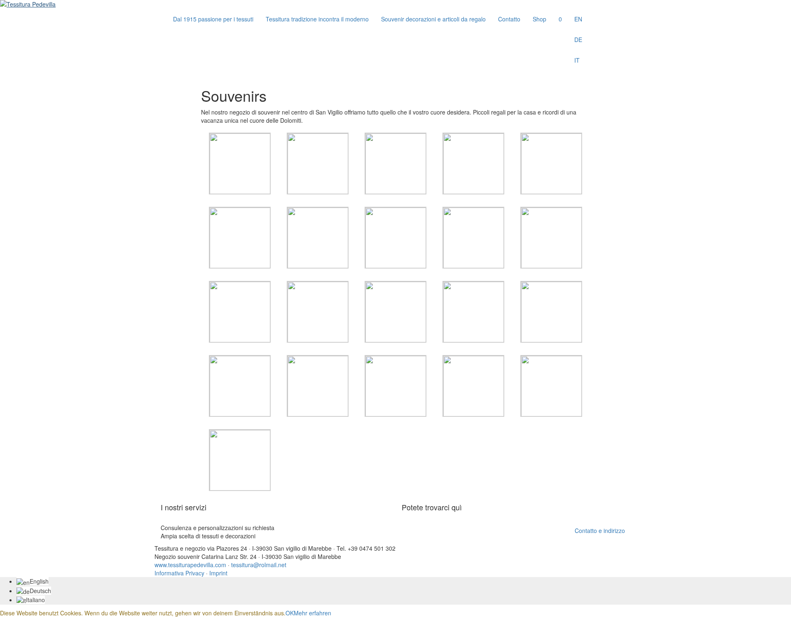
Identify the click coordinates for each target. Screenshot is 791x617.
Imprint (218, 573)
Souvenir (433, 19)
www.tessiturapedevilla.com (190, 565)
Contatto (509, 19)
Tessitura (317, 19)
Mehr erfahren (312, 613)
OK (290, 613)
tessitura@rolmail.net (258, 565)
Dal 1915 (213, 19)
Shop (539, 19)
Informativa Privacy (179, 573)
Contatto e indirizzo (600, 530)
